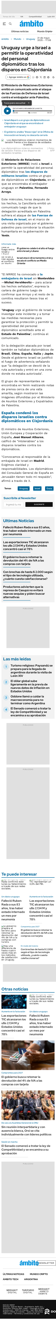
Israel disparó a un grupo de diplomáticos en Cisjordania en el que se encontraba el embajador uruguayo (27, 123)
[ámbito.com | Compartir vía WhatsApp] (33, 77)
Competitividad (35, 17)
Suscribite (39, 504)
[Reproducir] (7, 110)
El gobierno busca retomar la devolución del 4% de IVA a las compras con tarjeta (23, 560)
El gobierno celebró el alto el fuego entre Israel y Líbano (35, 250)
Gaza (49, 488)
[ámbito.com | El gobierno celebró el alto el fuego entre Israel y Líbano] (8, 250)
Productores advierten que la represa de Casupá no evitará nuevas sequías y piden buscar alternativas (24, 592)
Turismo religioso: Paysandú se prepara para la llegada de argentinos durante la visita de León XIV (32, 671)
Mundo (17, 39)
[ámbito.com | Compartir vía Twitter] (41, 77)
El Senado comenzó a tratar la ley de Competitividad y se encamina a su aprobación (31, 712)
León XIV (51, 17)
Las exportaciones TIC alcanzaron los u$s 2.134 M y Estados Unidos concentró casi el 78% (26, 545)
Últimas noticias (20, 31)
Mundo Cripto (44, 31)
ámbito (5, 39)
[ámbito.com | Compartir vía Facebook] (37, 77)
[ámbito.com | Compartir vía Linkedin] (44, 77)
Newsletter (46, 1263)
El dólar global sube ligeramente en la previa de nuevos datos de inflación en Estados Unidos (30, 686)
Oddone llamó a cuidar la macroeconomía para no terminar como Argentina (28, 700)
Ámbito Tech (10, 1279)
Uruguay (30, 39)
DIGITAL (12, 1291)
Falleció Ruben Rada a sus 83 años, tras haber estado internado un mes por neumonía (27, 530)
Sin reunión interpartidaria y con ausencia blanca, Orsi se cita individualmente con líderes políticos (26, 1130)
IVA (21, 17)
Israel (37, 488)
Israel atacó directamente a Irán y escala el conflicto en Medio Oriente (35, 260)
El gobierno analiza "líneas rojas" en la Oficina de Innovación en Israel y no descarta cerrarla (28, 133)
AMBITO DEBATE (44, 1291)
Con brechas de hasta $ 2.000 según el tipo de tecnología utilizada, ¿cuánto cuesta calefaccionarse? (28, 575)
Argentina (31, 1279)
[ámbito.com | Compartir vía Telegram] (48, 77)
